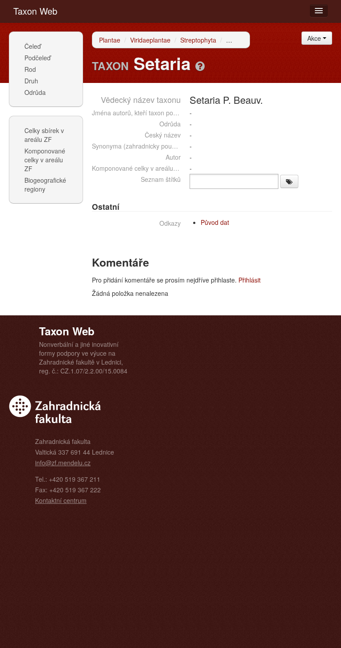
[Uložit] (289, 181)
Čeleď (32, 46)
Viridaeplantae (150, 39)
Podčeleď (37, 57)
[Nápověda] (200, 66)
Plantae (109, 39)
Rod (30, 69)
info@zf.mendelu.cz (63, 462)
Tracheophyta (245, 39)
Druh (31, 80)
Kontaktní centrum (61, 500)
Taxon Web (35, 10)
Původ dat (215, 222)
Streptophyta (198, 39)
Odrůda (35, 92)
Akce (315, 38)
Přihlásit (249, 279)
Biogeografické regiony (45, 184)
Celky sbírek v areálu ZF (44, 135)
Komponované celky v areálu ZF (44, 159)
